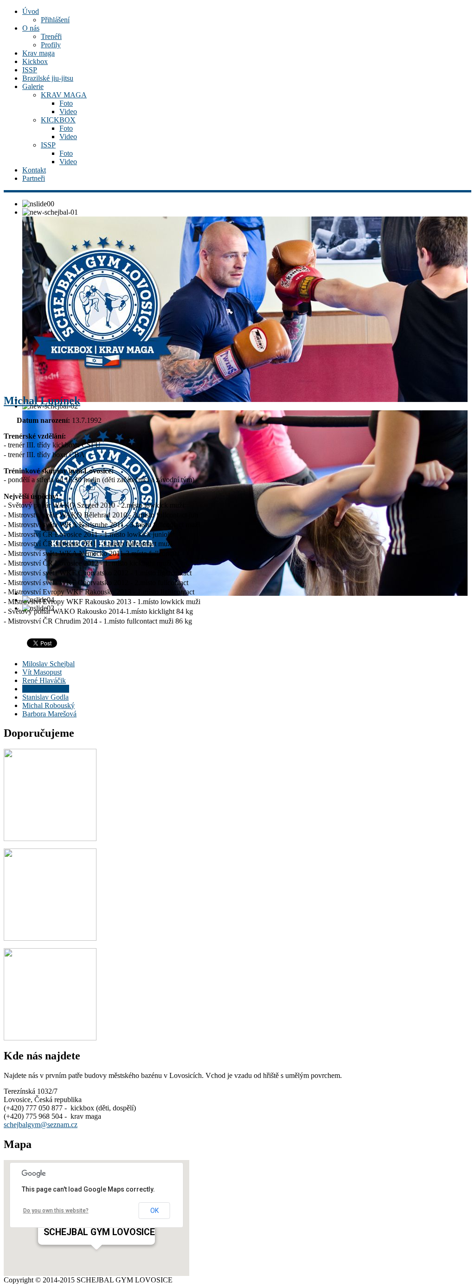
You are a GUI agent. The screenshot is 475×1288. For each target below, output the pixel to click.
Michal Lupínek (42, 401)
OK (154, 1210)
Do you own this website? (56, 1210)
